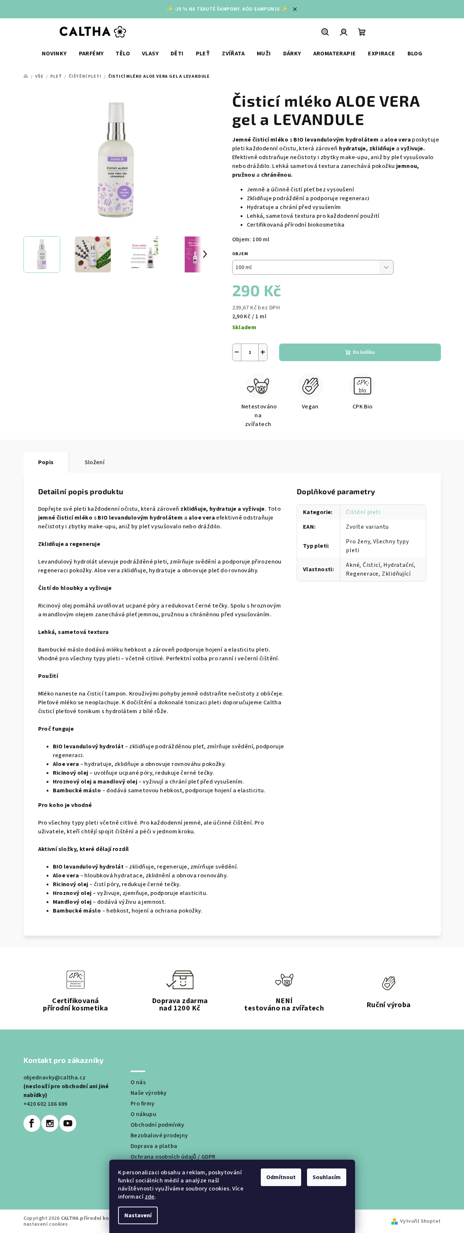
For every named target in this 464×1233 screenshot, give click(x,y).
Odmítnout (281, 1177)
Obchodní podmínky (157, 1125)
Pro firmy (143, 1104)
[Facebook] (31, 1123)
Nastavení (137, 1215)
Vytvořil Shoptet (420, 1221)
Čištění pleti (363, 512)
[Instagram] (49, 1123)
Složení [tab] (95, 462)
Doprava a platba (154, 1146)
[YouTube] (67, 1123)
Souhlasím (327, 1177)
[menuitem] (54, 53)
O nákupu (143, 1114)
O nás (138, 1082)
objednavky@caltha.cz (54, 1078)
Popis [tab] (46, 462)
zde (150, 1197)
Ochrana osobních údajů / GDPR (173, 1157)
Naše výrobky (149, 1093)
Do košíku (364, 352)
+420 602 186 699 (45, 1104)
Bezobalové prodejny (159, 1135)
